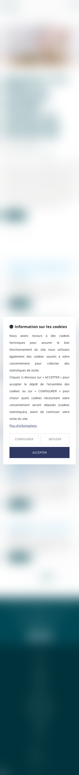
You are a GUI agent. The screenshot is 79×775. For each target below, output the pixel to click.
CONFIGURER (24, 439)
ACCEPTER (39, 452)
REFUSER (55, 439)
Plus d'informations (23, 426)
